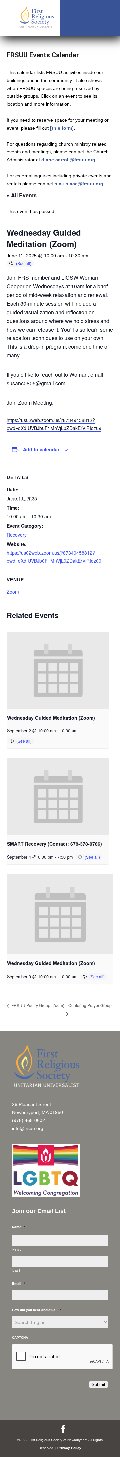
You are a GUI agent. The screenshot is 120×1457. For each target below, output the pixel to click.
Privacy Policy (69, 1448)
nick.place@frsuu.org (78, 183)
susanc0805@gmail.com (36, 383)
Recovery (17, 534)
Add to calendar (41, 449)
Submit (98, 1384)
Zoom (13, 591)
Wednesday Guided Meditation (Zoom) (51, 717)
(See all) (23, 263)
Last (16, 1270)
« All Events (22, 195)
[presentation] (58, 670)
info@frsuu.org (27, 1128)
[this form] (62, 128)
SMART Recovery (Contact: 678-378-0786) (54, 843)
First (16, 1249)
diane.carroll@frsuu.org (68, 159)
